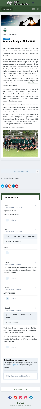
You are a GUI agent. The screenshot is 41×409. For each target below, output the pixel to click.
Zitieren (13, 220)
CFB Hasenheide (21, 3)
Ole (6, 205)
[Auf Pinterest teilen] (16, 186)
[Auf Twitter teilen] (2, 186)
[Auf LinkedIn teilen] (13, 186)
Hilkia (7, 229)
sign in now (16, 365)
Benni (7, 308)
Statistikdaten (33, 83)
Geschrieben (13, 207)
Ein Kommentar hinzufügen (19, 376)
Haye (7, 262)
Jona (7, 287)
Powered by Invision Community (20, 406)
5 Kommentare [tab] (11, 197)
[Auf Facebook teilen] (6, 186)
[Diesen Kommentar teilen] (35, 205)
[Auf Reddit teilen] (9, 186)
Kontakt (20, 403)
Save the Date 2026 (20, 389)
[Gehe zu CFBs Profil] (5, 30)
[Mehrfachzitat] (7, 220)
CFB (7, 35)
